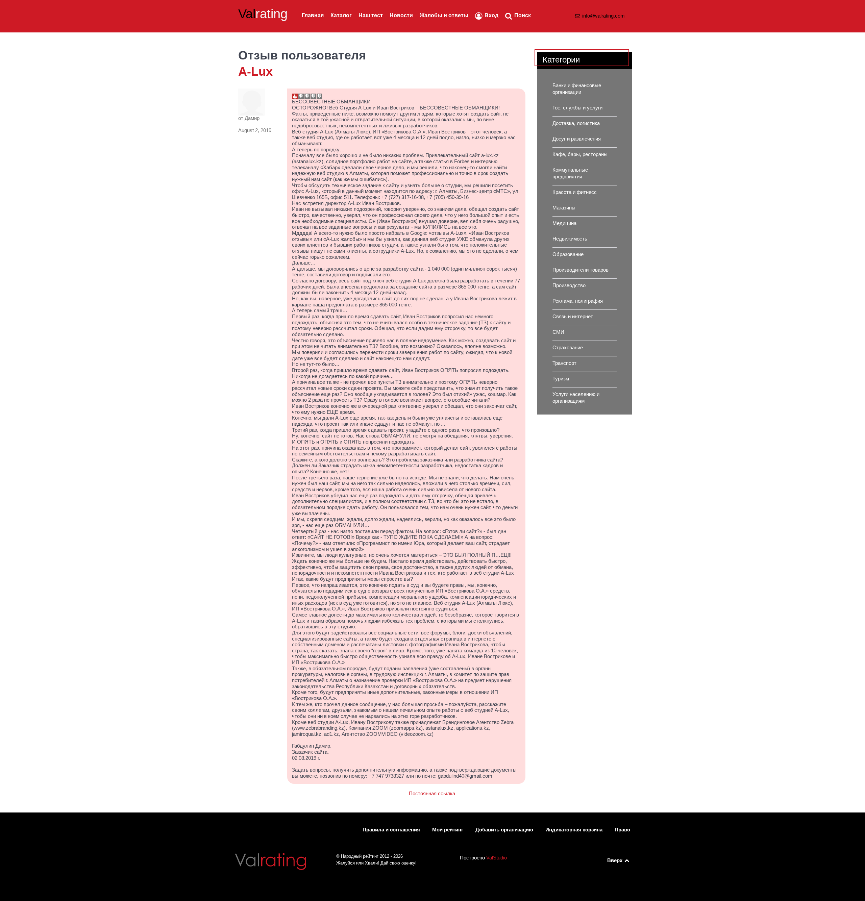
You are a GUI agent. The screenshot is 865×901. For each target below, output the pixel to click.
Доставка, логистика (576, 123)
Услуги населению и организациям (575, 398)
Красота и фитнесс (574, 192)
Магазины (563, 207)
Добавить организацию (504, 829)
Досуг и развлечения (576, 139)
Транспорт (564, 363)
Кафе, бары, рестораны (580, 154)
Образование (568, 254)
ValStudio (496, 857)
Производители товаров (580, 270)
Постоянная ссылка (432, 793)
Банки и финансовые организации (576, 89)
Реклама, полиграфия (577, 301)
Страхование (567, 347)
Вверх (615, 860)
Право (622, 829)
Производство (569, 285)
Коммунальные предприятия (570, 173)
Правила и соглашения (391, 829)
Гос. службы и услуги (577, 107)
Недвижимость (569, 239)
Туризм (560, 378)
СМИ (558, 332)
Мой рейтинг (447, 829)
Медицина (564, 223)
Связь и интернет (572, 316)
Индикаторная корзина (573, 829)
